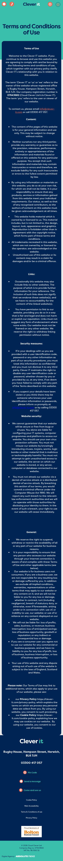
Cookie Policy (31, 800)
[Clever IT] (31, 4)
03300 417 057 (31, 763)
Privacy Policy (31, 818)
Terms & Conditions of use (31, 812)
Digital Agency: (8, 856)
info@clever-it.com (23, 407)
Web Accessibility (31, 806)
